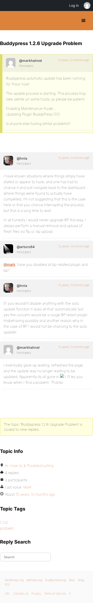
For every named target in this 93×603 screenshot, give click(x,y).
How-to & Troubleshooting (31, 465)
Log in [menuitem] (74, 5)
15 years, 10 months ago (73, 60)
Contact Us (20, 593)
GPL (7, 593)
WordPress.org (14, 580)
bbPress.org (34, 580)
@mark (9, 264)
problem (7, 528)
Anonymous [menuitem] (87, 5)
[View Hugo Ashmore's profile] (8, 160)
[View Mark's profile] (11, 63)
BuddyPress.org (8, 20)
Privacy (36, 593)
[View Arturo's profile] (8, 249)
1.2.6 (4, 522)
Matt (72, 580)
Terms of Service (55, 593)
